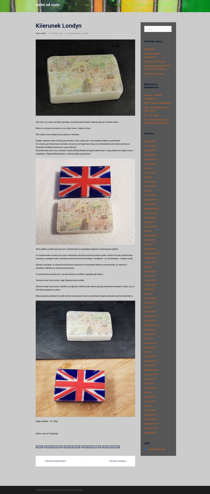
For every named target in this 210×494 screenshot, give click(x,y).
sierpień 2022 (150, 141)
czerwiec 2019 (150, 262)
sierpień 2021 (150, 164)
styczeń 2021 (150, 195)
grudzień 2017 (150, 316)
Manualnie (139, 5)
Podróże (160, 5)
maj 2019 (148, 267)
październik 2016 (151, 370)
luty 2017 (148, 352)
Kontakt (170, 5)
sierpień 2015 (150, 433)
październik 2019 (151, 253)
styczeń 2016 (150, 410)
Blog (130, 5)
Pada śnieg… (154, 115)
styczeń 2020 (150, 249)
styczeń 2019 (150, 280)
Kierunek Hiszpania (117, 461)
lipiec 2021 (149, 168)
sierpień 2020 (150, 217)
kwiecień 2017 (150, 347)
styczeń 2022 (150, 146)
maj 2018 (148, 294)
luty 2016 (148, 406)
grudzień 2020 (150, 200)
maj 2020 (148, 231)
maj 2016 (148, 392)
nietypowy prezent (111, 447)
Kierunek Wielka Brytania (55, 461)
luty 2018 (148, 307)
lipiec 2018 (149, 289)
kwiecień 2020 (150, 235)
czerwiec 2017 (150, 343)
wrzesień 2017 (150, 329)
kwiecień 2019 (150, 271)
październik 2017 (151, 325)
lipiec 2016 (149, 383)
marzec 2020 (149, 240)
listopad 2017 (150, 320)
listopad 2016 (150, 365)
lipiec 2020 (149, 222)
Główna (85, 33)
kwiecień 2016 (150, 397)
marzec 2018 (149, 303)
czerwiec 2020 (150, 226)
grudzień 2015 (150, 415)
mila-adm (40, 33)
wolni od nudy (48, 4)
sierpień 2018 (150, 285)
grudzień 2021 (150, 150)
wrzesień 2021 (150, 159)
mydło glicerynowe (53, 447)
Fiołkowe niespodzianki (161, 103)
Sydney (80, 490)
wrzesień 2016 (150, 374)
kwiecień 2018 (150, 298)
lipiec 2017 (149, 338)
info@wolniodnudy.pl (157, 449)
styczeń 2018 (150, 311)
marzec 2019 (149, 276)
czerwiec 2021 (150, 173)
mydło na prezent (72, 447)
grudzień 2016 (150, 361)
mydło (39, 447)
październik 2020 (151, 208)
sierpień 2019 (150, 258)
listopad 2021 (150, 155)
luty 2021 (148, 191)
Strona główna (119, 5)
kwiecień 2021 (150, 182)
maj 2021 (148, 177)
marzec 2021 (149, 186)
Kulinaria (150, 5)
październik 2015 (151, 424)
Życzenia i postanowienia (155, 61)
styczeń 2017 (150, 356)
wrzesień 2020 (150, 213)
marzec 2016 (149, 401)
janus (146, 107)
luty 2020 (148, 244)
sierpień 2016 (150, 379)
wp (145, 115)
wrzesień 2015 (150, 428)
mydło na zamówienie (91, 447)
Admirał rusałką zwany (153, 74)
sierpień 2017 (150, 334)
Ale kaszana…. (150, 49)
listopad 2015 (150, 419)
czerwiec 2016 (150, 388)
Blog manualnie (73, 33)
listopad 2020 (150, 204)
